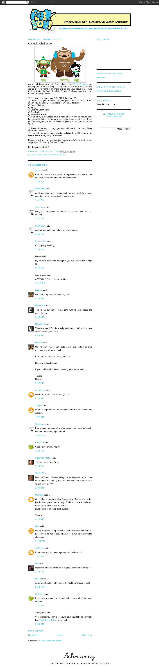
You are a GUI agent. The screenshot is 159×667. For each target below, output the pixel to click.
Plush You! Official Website (109, 91)
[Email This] (62, 151)
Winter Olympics (80, 84)
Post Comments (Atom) (51, 641)
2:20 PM (39, 587)
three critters (41, 241)
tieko (37, 563)
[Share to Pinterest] (73, 151)
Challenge (42, 155)
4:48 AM (39, 298)
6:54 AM (39, 335)
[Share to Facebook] (70, 151)
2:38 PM (39, 572)
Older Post (87, 635)
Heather (38, 290)
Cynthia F (39, 442)
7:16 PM (39, 466)
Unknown (39, 495)
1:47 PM (39, 556)
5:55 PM (39, 249)
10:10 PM (40, 283)
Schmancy (40, 189)
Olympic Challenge (40, 43)
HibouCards (40, 305)
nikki (37, 526)
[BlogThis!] (64, 151)
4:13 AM (39, 519)
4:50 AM (39, 398)
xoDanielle (40, 548)
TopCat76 (39, 473)
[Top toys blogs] (114, 114)
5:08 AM (39, 624)
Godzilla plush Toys (48, 620)
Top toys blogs (114, 116)
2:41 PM (39, 200)
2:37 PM (39, 605)
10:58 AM (40, 435)
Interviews (101, 77)
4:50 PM (39, 451)
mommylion (40, 390)
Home (60, 635)
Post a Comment (35, 631)
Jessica (38, 170)
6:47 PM (39, 268)
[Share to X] (67, 151)
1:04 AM (39, 488)
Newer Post (33, 635)
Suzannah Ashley (43, 458)
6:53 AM (39, 317)
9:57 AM (39, 383)
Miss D (38, 579)
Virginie (38, 405)
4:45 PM (39, 219)
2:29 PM (39, 182)
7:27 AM (39, 417)
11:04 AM (40, 541)
